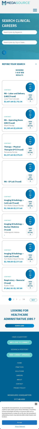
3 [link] (16, 299)
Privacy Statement (20, 426)
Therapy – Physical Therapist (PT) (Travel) (13, 148)
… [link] (19, 299)
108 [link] (23, 299)
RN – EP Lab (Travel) (12, 181)
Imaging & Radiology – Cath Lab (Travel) (14, 202)
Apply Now (30, 87)
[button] (36, 404)
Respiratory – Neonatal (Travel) (14, 282)
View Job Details (30, 98)
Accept (19, 422)
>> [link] (28, 299)
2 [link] (13, 299)
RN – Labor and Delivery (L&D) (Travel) (14, 95)
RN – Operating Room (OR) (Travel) (13, 121)
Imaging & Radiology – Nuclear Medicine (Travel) (14, 226)
